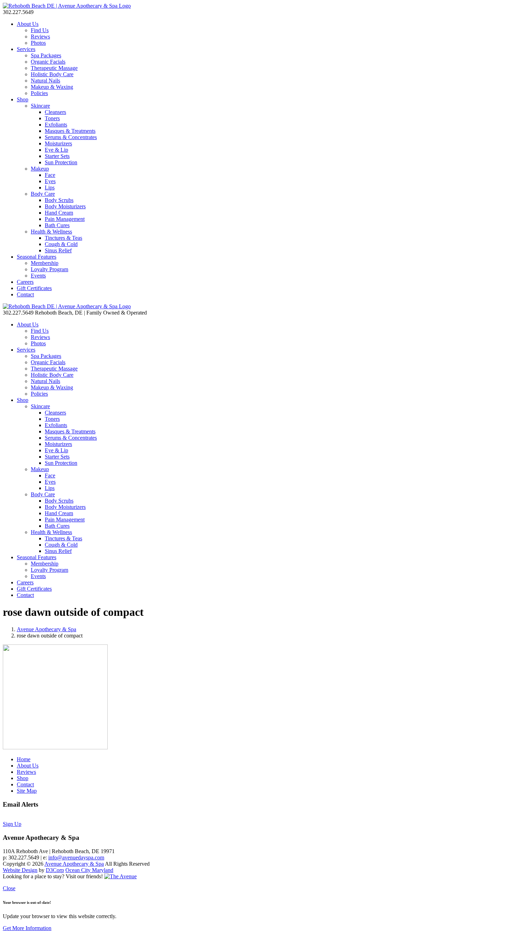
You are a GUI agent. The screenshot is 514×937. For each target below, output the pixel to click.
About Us (27, 24)
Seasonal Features (36, 257)
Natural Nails (45, 81)
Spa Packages (46, 55)
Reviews (40, 36)
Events (38, 276)
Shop (22, 99)
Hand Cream (59, 213)
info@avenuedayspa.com (76, 857)
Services (26, 49)
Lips (50, 187)
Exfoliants (56, 125)
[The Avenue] (120, 876)
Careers (25, 282)
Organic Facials (48, 62)
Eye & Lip (56, 150)
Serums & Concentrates (71, 137)
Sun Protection (61, 162)
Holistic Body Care (52, 74)
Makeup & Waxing (52, 87)
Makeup (40, 169)
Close (9, 888)
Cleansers (55, 112)
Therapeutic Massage (54, 68)
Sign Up (12, 824)
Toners (52, 118)
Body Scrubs (59, 200)
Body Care (43, 194)
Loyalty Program (49, 269)
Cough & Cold (61, 244)
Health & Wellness (51, 232)
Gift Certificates (34, 288)
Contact (25, 294)
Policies (39, 93)
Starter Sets (57, 156)
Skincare (40, 106)
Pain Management (65, 219)
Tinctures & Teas (63, 238)
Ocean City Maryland (89, 870)
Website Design (20, 870)
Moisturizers (58, 143)
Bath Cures (57, 225)
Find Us (40, 30)
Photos (38, 43)
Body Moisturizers (65, 206)
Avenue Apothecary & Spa (46, 629)
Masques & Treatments (70, 131)
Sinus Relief (58, 250)
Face (50, 175)
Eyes (50, 181)
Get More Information (27, 928)
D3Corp (55, 870)
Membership (44, 263)
